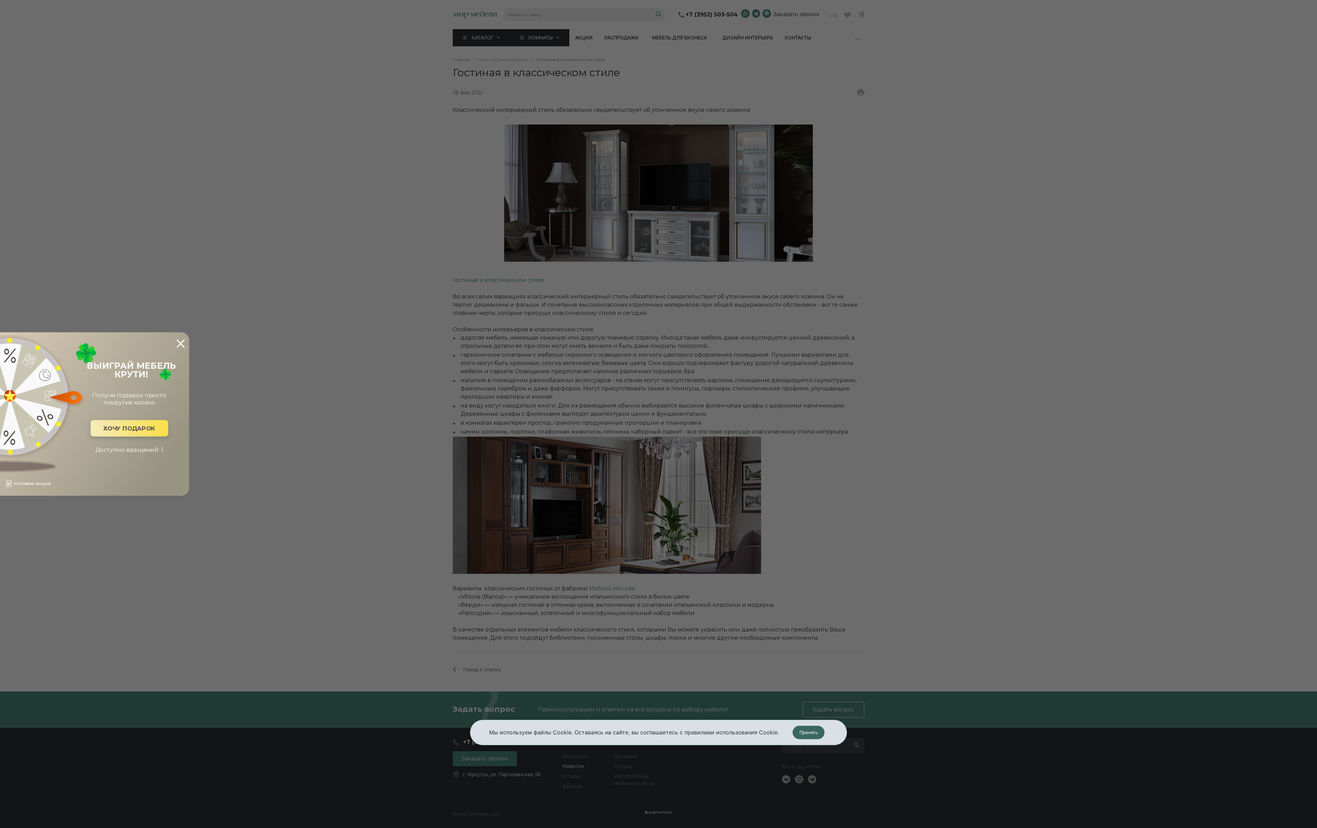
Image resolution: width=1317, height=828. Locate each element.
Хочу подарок (129, 428)
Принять (808, 732)
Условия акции (31, 483)
